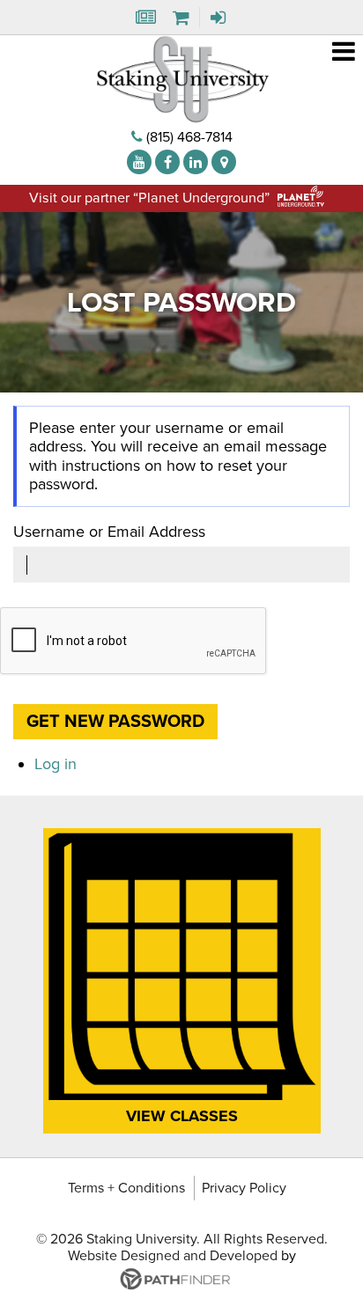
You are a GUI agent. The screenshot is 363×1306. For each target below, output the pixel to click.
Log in (55, 764)
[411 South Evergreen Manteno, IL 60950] (223, 162)
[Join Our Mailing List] (144, 20)
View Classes (182, 1116)
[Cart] (181, 20)
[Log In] (219, 20)
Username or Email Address (109, 532)
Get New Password (115, 721)
